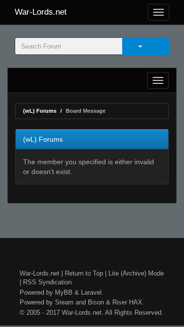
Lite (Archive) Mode (136, 273)
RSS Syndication (47, 282)
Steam (64, 302)
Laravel (91, 292)
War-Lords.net (41, 12)
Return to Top (84, 273)
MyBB (64, 292)
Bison (96, 302)
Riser (119, 302)
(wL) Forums (39, 111)
